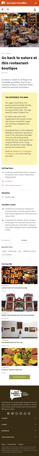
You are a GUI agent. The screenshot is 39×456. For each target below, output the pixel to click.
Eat (20, 251)
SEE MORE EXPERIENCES (19, 377)
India (3, 53)
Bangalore (12, 251)
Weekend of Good (30, 251)
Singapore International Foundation (10, 448)
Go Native (8, 181)
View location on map (12, 185)
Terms (3, 444)
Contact (20, 444)
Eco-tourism (7, 254)
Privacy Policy (11, 444)
